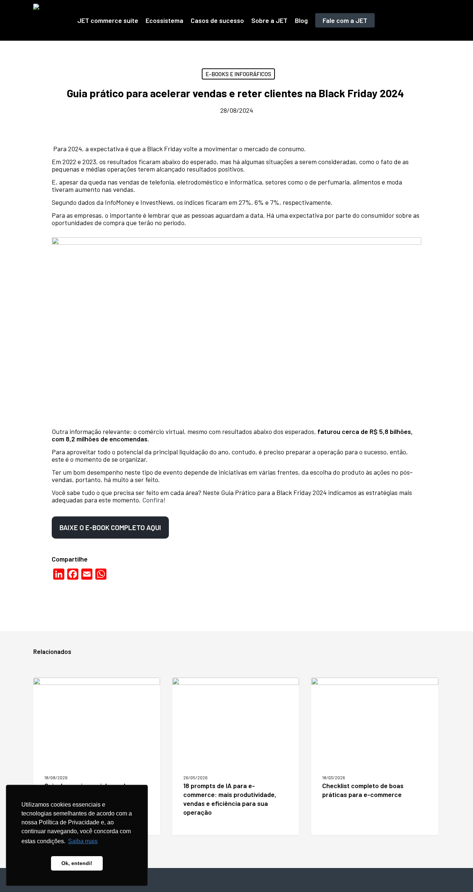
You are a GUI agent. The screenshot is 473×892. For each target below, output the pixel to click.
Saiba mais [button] (83, 841)
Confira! (154, 500)
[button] (110, 527)
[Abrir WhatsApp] (454, 873)
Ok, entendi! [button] (76, 863)
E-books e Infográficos (238, 74)
